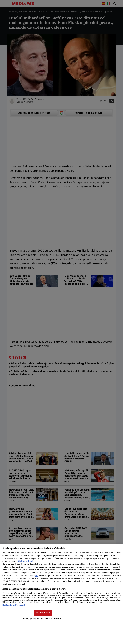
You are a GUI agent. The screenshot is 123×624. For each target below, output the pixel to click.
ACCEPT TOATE (43, 612)
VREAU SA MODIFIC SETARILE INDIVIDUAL (42, 619)
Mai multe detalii (26, 561)
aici (36, 576)
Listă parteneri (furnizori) (13, 605)
